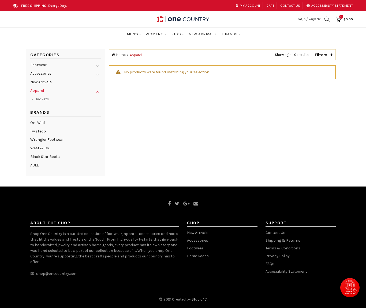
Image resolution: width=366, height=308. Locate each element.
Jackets (42, 99)
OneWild (37, 122)
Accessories (40, 73)
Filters (321, 54)
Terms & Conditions (283, 248)
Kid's (176, 34)
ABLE (34, 165)
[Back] (37, 41)
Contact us (290, 5)
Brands (229, 34)
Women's (155, 34)
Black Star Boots (45, 156)
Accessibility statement (332, 5)
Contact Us (275, 232)
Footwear (38, 65)
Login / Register (309, 19)
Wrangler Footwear (47, 139)
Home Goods (198, 256)
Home (121, 55)
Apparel (37, 90)
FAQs (270, 263)
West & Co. (40, 148)
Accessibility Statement (286, 271)
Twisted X (38, 131)
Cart (270, 5)
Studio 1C (199, 299)
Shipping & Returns (283, 240)
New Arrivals (202, 34)
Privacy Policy (278, 256)
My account (250, 5)
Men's (132, 34)
